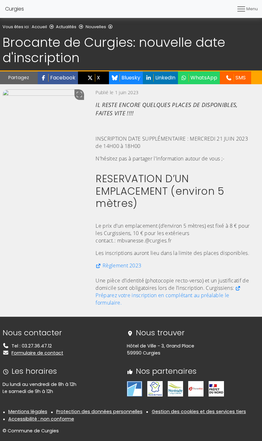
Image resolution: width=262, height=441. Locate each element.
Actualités (66, 26)
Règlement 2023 (122, 265)
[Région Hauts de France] (155, 388)
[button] (58, 77)
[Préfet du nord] (216, 388)
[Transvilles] (196, 388)
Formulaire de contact (37, 353)
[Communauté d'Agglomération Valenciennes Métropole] (134, 388)
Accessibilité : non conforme (41, 419)
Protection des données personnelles (99, 411)
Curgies (14, 8)
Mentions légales (27, 411)
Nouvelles (96, 26)
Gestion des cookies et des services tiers (199, 411)
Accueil (39, 26)
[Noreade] (175, 388)
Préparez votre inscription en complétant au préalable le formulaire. (162, 299)
